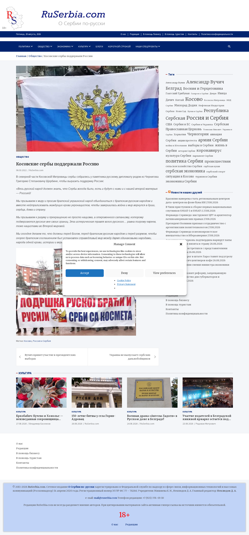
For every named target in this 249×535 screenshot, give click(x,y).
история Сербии (186, 151)
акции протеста (187, 140)
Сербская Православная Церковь (197, 126)
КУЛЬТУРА (25, 373)
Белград (174, 88)
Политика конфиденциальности (217, 34)
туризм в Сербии (206, 176)
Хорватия (180, 134)
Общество (44, 46)
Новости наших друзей (186, 192)
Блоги (99, 46)
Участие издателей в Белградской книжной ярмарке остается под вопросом (207, 419)
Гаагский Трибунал (178, 93)
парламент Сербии (203, 156)
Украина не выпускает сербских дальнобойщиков (130, 356)
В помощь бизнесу (152, 34)
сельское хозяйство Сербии (184, 166)
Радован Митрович (206, 423)
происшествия (218, 161)
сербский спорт (215, 171)
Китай (179, 100)
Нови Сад (181, 111)
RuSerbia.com (36, 170)
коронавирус (209, 150)
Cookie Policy (124, 280)
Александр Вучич (205, 82)
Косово (28, 340)
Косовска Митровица (214, 100)
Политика (24, 46)
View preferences (164, 273)
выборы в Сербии (201, 145)
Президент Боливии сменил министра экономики (197, 264)
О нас (123, 34)
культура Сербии (178, 155)
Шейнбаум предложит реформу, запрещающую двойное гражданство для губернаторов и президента (196, 277)
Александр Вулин (175, 82)
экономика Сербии (181, 181)
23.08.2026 (188, 423)
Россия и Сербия (42, 340)
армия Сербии (213, 139)
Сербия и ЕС (181, 124)
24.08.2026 (132, 423)
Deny (124, 273)
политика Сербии (184, 161)
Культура (83, 46)
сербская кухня (212, 166)
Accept (84, 273)
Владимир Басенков (39, 423)
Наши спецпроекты (147, 46)
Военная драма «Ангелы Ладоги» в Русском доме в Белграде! (152, 417)
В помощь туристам (174, 34)
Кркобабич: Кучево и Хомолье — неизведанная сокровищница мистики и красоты (39, 419)
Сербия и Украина (202, 124)
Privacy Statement (126, 284)
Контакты (192, 34)
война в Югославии (176, 145)
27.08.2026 (21, 423)
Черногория (198, 134)
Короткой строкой (119, 46)
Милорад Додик (185, 105)
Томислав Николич (212, 129)
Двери (213, 93)
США (169, 124)
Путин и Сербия (195, 111)
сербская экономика (185, 171)
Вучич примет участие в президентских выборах (50, 356)
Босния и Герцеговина (203, 88)
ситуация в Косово (180, 176)
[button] (181, 244)
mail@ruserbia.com (105, 497)
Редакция (134, 34)
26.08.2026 (77, 423)
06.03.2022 (21, 170)
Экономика (64, 46)
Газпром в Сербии (199, 94)
